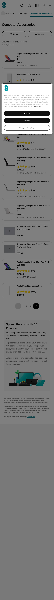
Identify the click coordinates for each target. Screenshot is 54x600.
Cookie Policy (37, 106)
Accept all (27, 113)
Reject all (27, 120)
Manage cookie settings (27, 128)
